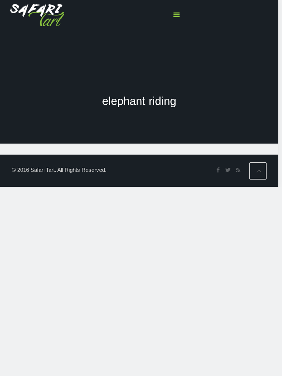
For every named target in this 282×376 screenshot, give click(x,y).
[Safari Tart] (37, 14)
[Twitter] (228, 170)
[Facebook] (218, 170)
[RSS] (238, 170)
